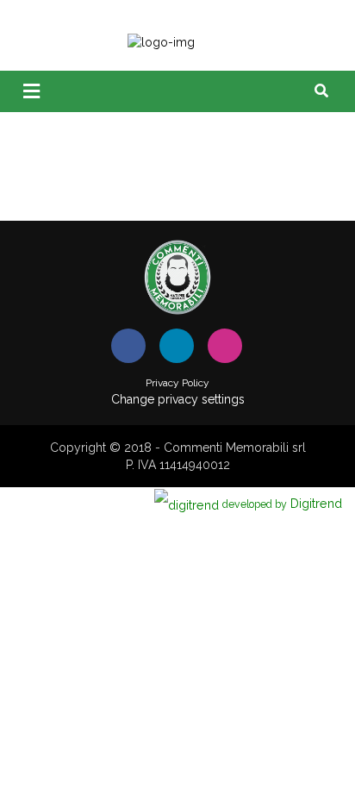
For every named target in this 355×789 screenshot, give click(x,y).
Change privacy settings (178, 399)
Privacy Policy (177, 383)
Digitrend (282, 503)
